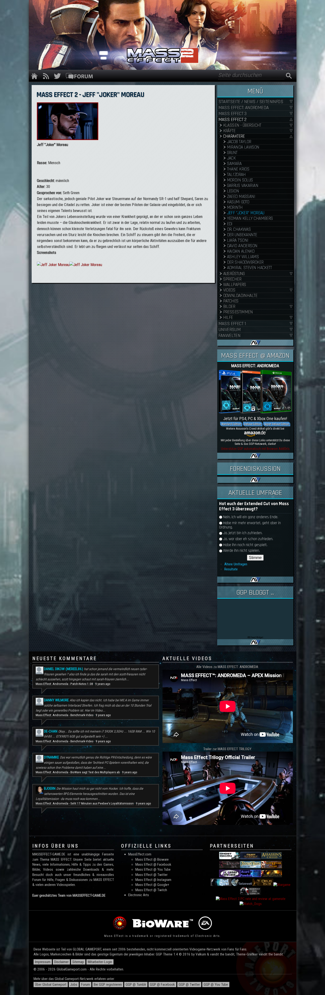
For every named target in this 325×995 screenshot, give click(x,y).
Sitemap (78, 962)
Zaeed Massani (241, 196)
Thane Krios (238, 169)
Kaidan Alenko (241, 251)
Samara (234, 163)
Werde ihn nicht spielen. (241, 550)
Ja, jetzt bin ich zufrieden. (242, 533)
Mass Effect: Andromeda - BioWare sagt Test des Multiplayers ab (78, 772)
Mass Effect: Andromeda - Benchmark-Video (65, 715)
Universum (229, 330)
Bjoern (49, 788)
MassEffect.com (139, 854)
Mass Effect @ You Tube (153, 869)
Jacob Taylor (239, 142)
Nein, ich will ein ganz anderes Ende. (250, 517)
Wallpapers (234, 284)
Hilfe (228, 317)
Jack (231, 158)
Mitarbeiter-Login (100, 962)
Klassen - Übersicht (242, 125)
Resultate (231, 569)
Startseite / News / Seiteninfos (250, 102)
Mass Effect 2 (232, 120)
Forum (85, 984)
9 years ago (102, 684)
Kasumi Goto (238, 202)
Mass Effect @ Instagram (153, 880)
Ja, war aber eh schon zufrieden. (248, 539)
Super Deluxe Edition (276, 424)
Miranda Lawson (243, 147)
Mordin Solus (240, 180)
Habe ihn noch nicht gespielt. (245, 545)
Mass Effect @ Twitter (151, 875)
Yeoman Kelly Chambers (250, 218)
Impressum (42, 962)
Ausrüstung (234, 273)
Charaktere (234, 136)
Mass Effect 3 (232, 114)
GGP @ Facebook (162, 984)
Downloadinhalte (240, 295)
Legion (233, 191)
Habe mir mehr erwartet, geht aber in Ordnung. (250, 525)
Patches (231, 301)
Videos (229, 290)
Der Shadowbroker (245, 262)
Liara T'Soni (237, 240)
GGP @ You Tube (216, 984)
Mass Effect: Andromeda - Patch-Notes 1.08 (64, 684)
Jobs (73, 984)
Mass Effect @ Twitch (151, 890)
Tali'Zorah (236, 174)
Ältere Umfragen (235, 564)
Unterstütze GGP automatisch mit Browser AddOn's (255, 449)
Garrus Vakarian (242, 185)
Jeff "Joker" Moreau (245, 213)
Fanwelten (229, 336)
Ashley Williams (243, 257)
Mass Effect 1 (232, 324)
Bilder (229, 306)
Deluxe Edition (252, 424)
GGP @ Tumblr (136, 984)
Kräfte (229, 131)
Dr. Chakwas (239, 229)
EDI (229, 224)
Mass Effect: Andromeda (243, 108)
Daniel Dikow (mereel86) (63, 669)
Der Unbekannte (242, 235)
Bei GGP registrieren (108, 984)
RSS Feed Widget (255, 637)
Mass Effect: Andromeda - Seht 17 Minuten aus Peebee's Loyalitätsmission (85, 803)
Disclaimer (61, 962)
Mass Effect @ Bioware (152, 859)
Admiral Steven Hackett (249, 268)
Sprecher (232, 279)
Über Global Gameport (50, 984)
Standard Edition (231, 424)
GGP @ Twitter (189, 984)
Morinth (235, 207)
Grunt (232, 153)
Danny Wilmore (56, 700)
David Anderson (242, 246)
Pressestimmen (238, 312)
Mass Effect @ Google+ (152, 885)
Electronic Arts (138, 895)
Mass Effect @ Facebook (153, 864)
